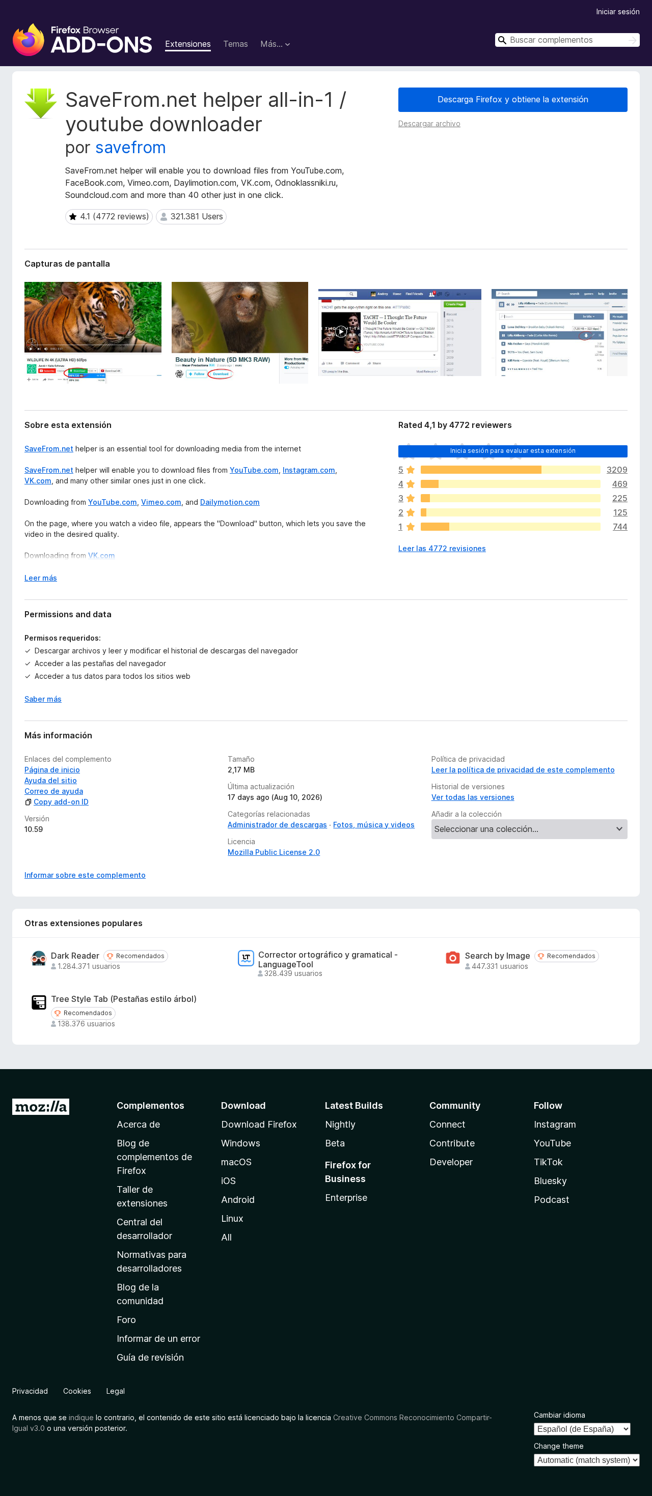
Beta (335, 1143)
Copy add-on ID (61, 801)
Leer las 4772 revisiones (442, 548)
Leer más (40, 577)
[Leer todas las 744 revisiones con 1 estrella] (511, 527)
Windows (240, 1143)
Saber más (43, 699)
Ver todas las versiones (472, 797)
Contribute (452, 1143)
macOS (236, 1162)
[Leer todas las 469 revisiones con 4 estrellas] (511, 484)
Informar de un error (158, 1338)
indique (81, 1417)
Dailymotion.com (230, 502)
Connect (447, 1124)
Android (238, 1199)
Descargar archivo (429, 123)
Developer (451, 1162)
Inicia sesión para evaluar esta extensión (513, 450)
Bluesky (550, 1180)
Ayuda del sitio (50, 780)
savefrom (130, 147)
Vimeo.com (161, 502)
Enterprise (346, 1197)
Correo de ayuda (53, 791)
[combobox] (567, 40)
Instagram (555, 1124)
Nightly (340, 1124)
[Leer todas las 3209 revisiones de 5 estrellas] (511, 470)
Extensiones (188, 44)
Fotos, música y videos (374, 824)
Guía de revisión (150, 1357)
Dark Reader (75, 956)
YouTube (552, 1143)
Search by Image (497, 956)
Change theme (559, 1446)
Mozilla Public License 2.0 (274, 852)
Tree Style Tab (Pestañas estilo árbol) (124, 999)
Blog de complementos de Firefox (154, 1157)
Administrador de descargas (277, 824)
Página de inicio (52, 769)
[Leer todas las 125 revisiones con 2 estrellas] (511, 512)
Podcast (551, 1199)
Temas (235, 44)
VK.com (37, 480)
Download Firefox (259, 1124)
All (226, 1237)
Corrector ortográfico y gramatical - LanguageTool (328, 959)
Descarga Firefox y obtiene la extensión (513, 99)
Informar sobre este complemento (85, 875)
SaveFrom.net (48, 448)
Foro (126, 1319)
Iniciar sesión (618, 11)
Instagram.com (309, 470)
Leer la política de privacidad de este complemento (523, 769)
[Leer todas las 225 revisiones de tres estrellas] (511, 498)
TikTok (548, 1162)
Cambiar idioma (559, 1415)
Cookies (77, 1391)
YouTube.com (254, 470)
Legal (115, 1391)
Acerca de (138, 1124)
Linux (232, 1218)
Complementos (150, 1105)
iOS (228, 1180)
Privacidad (30, 1391)
